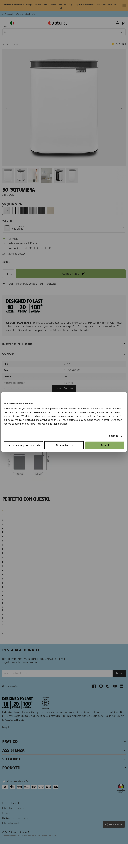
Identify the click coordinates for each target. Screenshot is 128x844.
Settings (113, 435)
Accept (105, 445)
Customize (62, 445)
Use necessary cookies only (23, 445)
